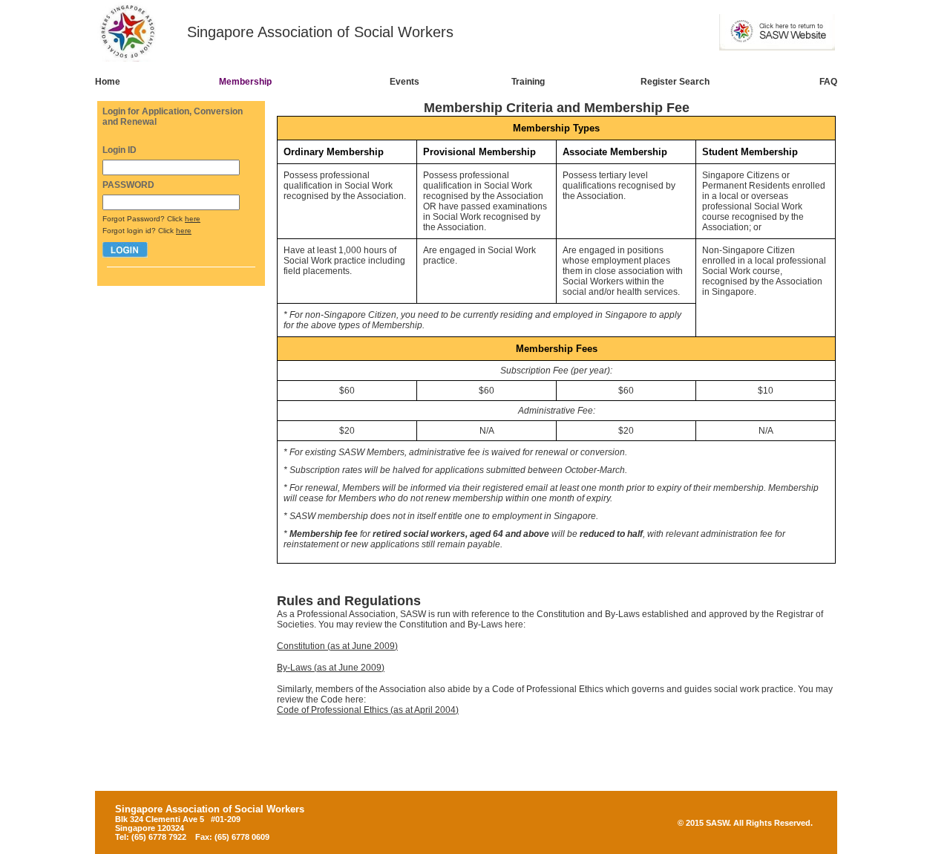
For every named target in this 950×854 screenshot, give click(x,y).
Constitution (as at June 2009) (337, 646)
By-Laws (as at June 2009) (330, 667)
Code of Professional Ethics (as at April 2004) (368, 710)
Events (404, 81)
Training (528, 81)
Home (107, 81)
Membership (245, 81)
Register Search (675, 81)
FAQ (828, 81)
